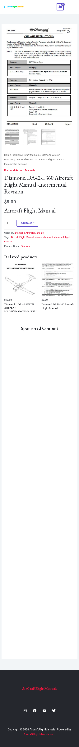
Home (7, 155)
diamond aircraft (44, 237)
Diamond (25, 246)
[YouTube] (44, 710)
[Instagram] (25, 710)
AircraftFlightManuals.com (39, 735)
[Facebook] (34, 710)
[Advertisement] (39, 492)
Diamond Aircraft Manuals (19, 170)
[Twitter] (54, 710)
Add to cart (27, 223)
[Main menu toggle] (71, 7)
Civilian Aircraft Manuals (26, 155)
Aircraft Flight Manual (22, 237)
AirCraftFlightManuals (39, 688)
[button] (68, 32)
